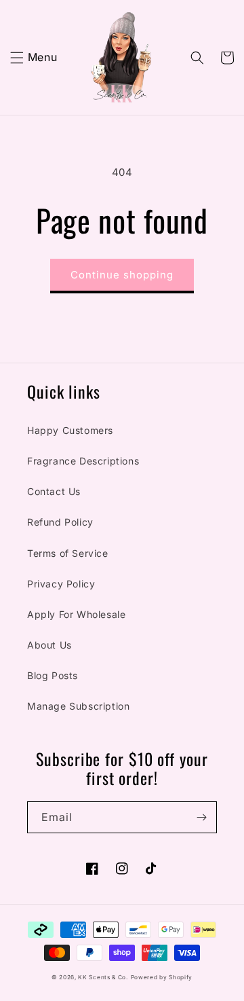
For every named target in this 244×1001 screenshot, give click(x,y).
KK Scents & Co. (103, 977)
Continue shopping (122, 274)
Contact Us (54, 491)
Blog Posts (52, 675)
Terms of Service (67, 553)
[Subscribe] (201, 817)
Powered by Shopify (162, 977)
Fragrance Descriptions (83, 461)
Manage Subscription (78, 706)
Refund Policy (60, 522)
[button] (17, 58)
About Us (49, 645)
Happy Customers (70, 430)
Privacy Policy (61, 583)
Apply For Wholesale (76, 614)
